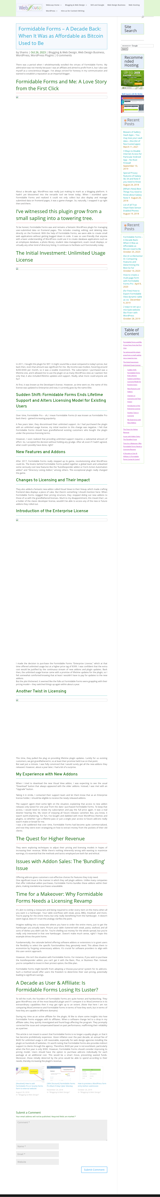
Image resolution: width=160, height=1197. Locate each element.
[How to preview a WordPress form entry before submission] (92, 1074)
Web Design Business (116, 5)
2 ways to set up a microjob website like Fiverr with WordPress (131, 311)
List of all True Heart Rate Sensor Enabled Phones (132, 207)
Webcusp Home (52, 5)
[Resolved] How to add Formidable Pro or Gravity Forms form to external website (29, 1086)
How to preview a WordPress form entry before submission (92, 1084)
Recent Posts (132, 121)
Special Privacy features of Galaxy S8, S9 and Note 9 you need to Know (132, 177)
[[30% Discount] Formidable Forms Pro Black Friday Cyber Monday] (61, 1074)
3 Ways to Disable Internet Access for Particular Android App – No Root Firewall (132, 156)
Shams (24, 52)
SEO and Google (97, 5)
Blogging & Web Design (75, 5)
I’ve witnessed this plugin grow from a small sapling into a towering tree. (132, 355)
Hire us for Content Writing (72, 11)
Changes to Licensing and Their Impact (134, 399)
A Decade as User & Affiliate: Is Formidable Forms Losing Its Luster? (131, 456)
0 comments (64, 55)
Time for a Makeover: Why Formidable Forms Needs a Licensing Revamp (132, 446)
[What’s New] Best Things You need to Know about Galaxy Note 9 (132, 193)
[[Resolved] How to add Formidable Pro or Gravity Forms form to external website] (30, 1074)
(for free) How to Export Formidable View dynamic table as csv (132, 295)
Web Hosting (134, 5)
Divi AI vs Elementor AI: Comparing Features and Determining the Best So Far (133, 261)
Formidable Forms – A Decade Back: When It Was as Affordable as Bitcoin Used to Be (133, 242)
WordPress (50, 11)
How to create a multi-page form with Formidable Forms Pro (131, 279)
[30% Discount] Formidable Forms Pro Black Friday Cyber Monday (61, 1084)
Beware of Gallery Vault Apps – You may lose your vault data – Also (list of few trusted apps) (132, 137)
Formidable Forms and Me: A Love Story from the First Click (132, 345)
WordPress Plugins (42, 55)
